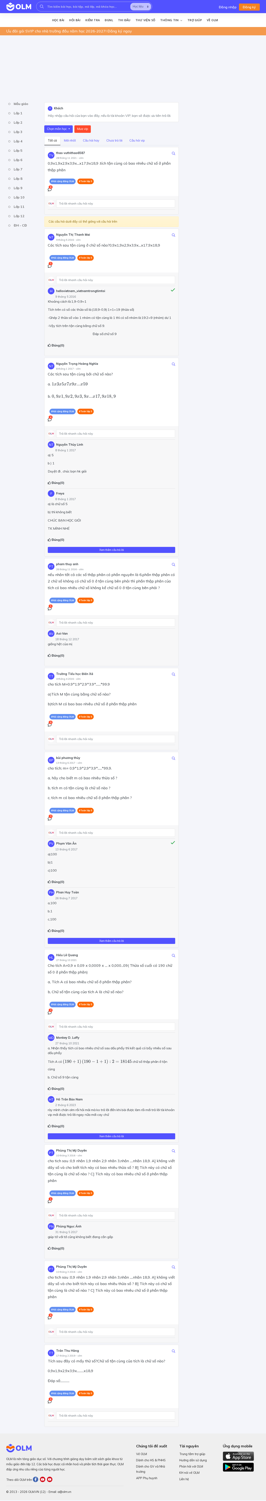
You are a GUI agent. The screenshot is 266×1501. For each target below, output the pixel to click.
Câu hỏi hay (91, 140)
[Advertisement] (131, 68)
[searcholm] (41, 6)
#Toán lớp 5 (85, 181)
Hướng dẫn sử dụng (193, 1460)
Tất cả (52, 140)
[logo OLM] (18, 6)
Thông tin (169, 20)
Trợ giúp (194, 20)
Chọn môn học (57, 129)
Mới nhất (70, 140)
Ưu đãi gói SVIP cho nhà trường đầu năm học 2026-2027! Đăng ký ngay (69, 31)
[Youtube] (43, 1480)
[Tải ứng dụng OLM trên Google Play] (238, 1466)
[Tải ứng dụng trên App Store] (238, 1456)
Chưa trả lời (114, 140)
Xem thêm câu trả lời (111, 549)
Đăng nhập (227, 7)
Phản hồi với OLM (191, 1466)
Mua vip (82, 129)
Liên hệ (184, 1479)
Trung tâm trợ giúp (192, 1454)
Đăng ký (249, 7)
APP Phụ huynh (146, 1478)
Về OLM (212, 20)
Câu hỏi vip (137, 140)
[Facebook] (36, 1480)
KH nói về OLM (189, 1473)
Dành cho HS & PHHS (151, 1460)
